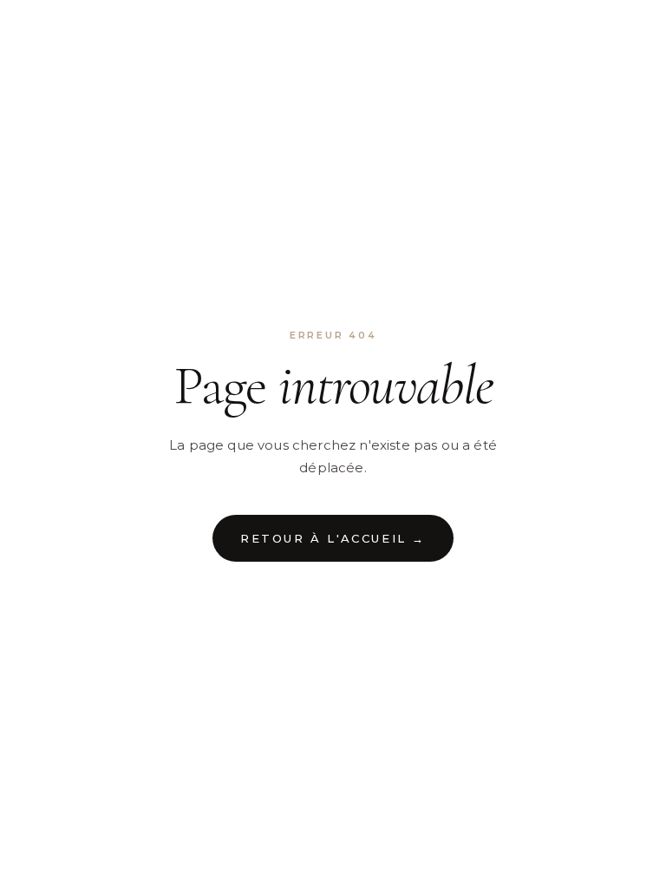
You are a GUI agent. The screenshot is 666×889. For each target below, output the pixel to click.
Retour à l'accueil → (333, 538)
